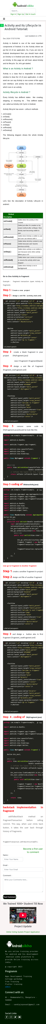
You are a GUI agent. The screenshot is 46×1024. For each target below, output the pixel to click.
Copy (40, 301)
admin (7, 987)
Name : (6, 855)
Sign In (13, 14)
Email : (5, 865)
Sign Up (21, 14)
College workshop (13, 979)
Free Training (12, 982)
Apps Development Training (18, 976)
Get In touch (31, 14)
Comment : (7, 875)
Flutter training (13, 984)
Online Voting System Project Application (23, 932)
